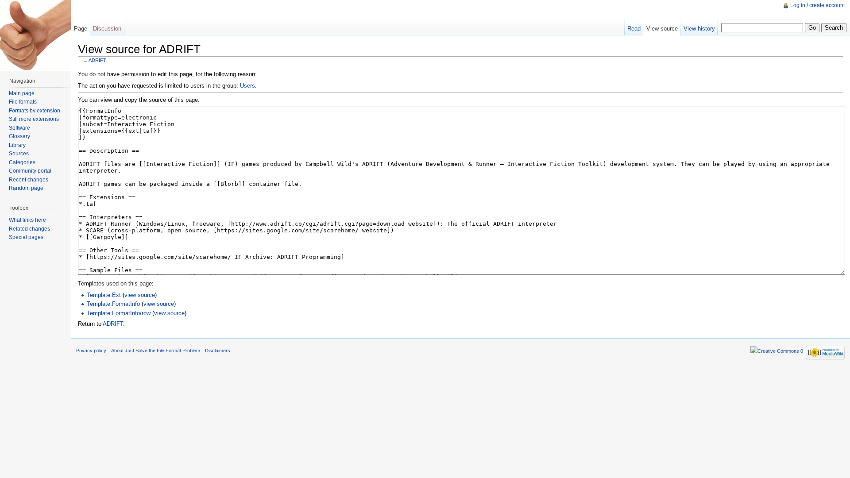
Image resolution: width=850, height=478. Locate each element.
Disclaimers (217, 350)
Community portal (30, 171)
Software (19, 128)
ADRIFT (97, 60)
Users (247, 85)
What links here (27, 220)
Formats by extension (34, 111)
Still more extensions (34, 119)
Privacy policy (91, 350)
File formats (23, 102)
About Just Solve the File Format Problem (155, 350)
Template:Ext (104, 295)
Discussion (107, 28)
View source (662, 28)
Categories (22, 162)
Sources (19, 153)
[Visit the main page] (35, 35)
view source (139, 295)
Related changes (29, 229)
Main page (22, 93)
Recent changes (28, 180)
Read (634, 28)
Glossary (19, 136)
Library (17, 145)
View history (699, 28)
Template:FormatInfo (113, 304)
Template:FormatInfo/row (119, 313)
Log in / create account (817, 5)
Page (80, 28)
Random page (26, 188)
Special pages (26, 237)
